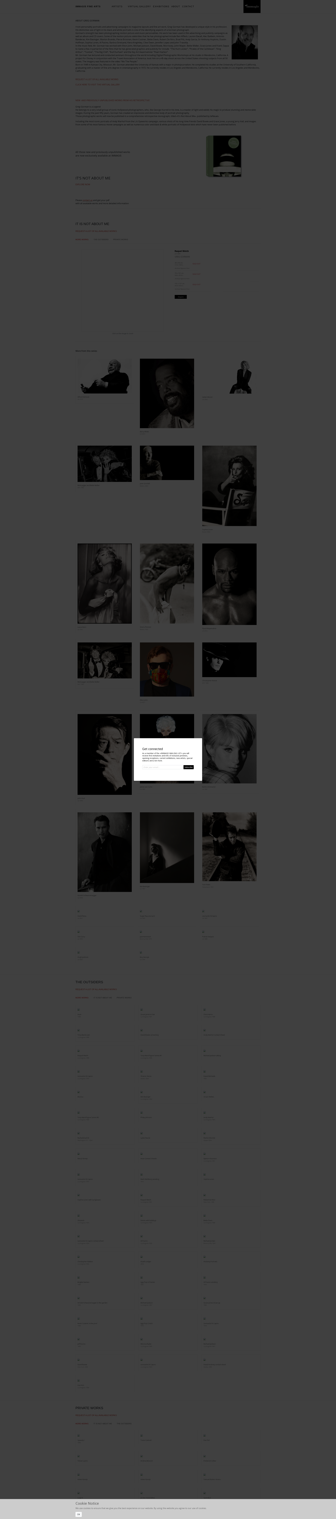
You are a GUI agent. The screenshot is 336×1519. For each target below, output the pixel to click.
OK (78, 1514)
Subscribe (189, 767)
